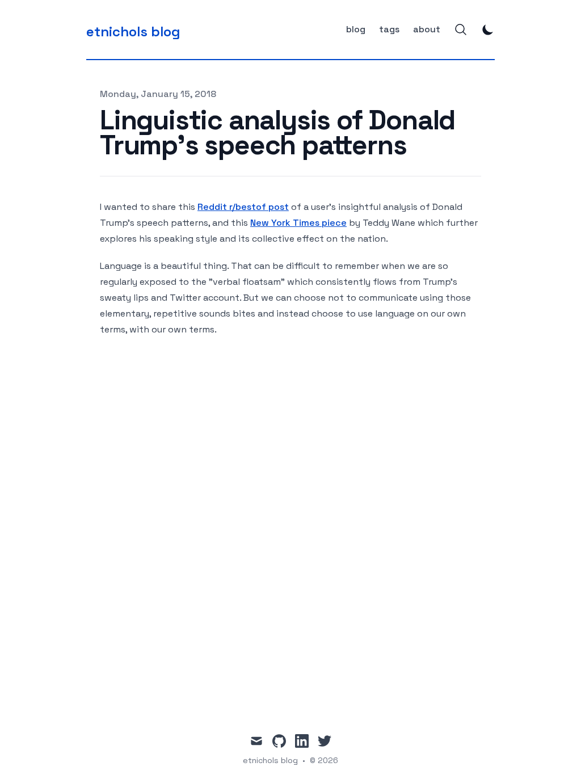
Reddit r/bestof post (243, 207)
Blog (355, 29)
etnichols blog (270, 760)
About (426, 29)
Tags (389, 29)
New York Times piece (298, 223)
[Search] (461, 29)
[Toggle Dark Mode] (488, 29)
